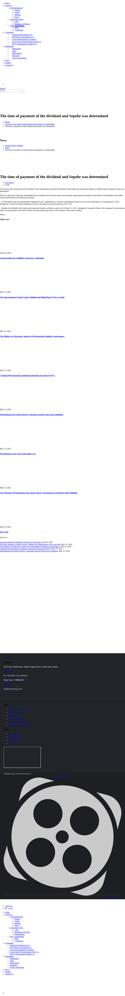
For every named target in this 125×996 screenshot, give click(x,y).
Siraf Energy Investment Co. (23, 37)
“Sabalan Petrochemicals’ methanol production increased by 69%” (27, 375)
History (17, 10)
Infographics (17, 53)
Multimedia (9, 46)
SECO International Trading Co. (24, 44)
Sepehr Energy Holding (14, 146)
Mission (18, 15)
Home (7, 3)
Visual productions (19, 58)
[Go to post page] (27, 251)
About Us (8, 6)
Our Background (16, 8)
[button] (2, 88)
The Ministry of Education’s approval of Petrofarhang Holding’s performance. (32, 336)
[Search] (24, 91)
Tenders (8, 63)
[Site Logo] (31, 110)
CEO (17, 22)
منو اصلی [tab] (8, 906)
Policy (17, 17)
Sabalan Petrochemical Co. (22, 35)
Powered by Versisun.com (112, 898)
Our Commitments (17, 25)
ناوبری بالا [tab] (9, 908)
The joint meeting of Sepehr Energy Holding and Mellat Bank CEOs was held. (32, 297)
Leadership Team (16, 19)
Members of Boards (22, 24)
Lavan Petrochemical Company (24, 39)
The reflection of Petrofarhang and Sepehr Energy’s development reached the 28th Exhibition (38, 493)
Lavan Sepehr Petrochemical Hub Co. (26, 42)
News (7, 60)
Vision (17, 12)
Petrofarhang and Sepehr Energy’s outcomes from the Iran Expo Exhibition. (31, 415)
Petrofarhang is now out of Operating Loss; (18, 454)
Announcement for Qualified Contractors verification (22, 258)
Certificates (19, 30)
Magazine (16, 56)
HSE (16, 28)
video (14, 51)
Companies (9, 32)
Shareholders (20, 934)
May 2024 (4, 532)
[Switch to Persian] (23, 84)
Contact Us (9, 65)
